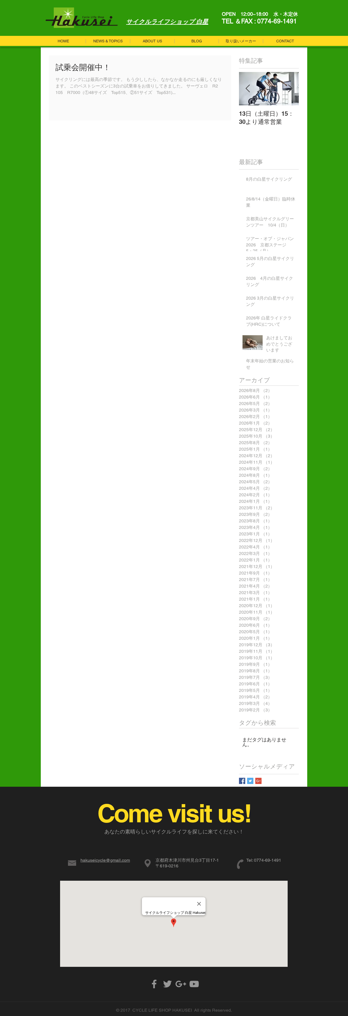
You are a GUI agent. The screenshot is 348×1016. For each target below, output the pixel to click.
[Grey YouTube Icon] (194, 984)
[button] (196, 41)
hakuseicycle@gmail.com (105, 860)
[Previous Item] (247, 88)
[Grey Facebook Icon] (154, 984)
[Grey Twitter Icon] (167, 984)
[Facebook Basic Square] (242, 781)
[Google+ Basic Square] (258, 781)
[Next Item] (290, 88)
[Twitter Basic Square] (250, 781)
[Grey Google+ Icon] (181, 984)
